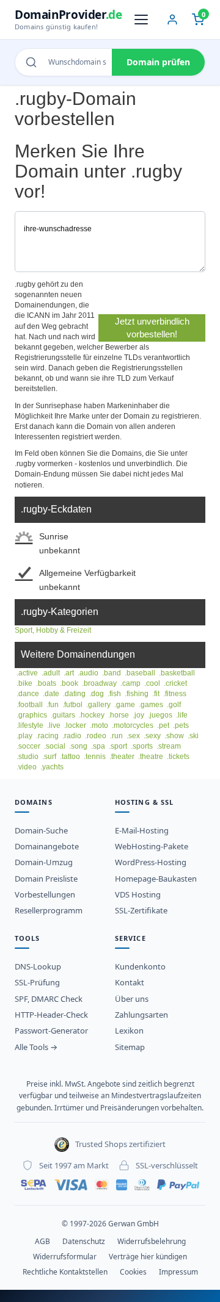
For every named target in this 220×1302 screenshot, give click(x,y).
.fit (156, 693)
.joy (138, 715)
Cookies (133, 1272)
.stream (168, 746)
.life (182, 715)
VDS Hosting (138, 894)
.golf (174, 704)
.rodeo (95, 736)
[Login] (172, 19)
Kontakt (129, 982)
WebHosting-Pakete (151, 846)
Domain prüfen (158, 62)
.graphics (31, 715)
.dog (96, 693)
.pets (181, 725)
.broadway (99, 683)
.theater (121, 756)
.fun (52, 704)
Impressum (178, 1272)
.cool (152, 683)
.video (26, 767)
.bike (24, 683)
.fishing (136, 693)
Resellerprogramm (48, 910)
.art (69, 673)
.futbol (72, 704)
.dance (27, 693)
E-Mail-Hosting (142, 830)
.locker (75, 725)
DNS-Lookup (38, 966)
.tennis (95, 756)
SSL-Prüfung (37, 982)
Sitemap (130, 1046)
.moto (99, 725)
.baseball (140, 673)
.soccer (28, 746)
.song (78, 746)
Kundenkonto (140, 966)
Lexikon (129, 1030)
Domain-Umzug (44, 862)
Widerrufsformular (65, 1256)
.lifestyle (29, 725)
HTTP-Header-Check (51, 1014)
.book (69, 683)
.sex (133, 736)
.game (124, 704)
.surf (49, 756)
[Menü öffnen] (141, 19)
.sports (142, 746)
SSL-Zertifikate (141, 910)
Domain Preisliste (46, 878)
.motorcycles (132, 725)
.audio (88, 673)
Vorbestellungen (45, 894)
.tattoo (70, 756)
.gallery (98, 704)
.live (54, 725)
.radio (71, 736)
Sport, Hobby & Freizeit (53, 630)
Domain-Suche (41, 830)
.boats (46, 683)
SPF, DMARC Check (48, 998)
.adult (51, 673)
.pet (163, 725)
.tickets (178, 756)
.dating (74, 693)
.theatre (150, 756)
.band (111, 673)
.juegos (160, 715)
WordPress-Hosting (150, 862)
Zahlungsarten (141, 1014)
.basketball (177, 673)
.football (29, 704)
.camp (130, 683)
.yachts (52, 767)
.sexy (152, 736)
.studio (27, 756)
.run (116, 736)
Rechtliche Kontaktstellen (65, 1272)
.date (51, 693)
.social (54, 746)
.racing (47, 736)
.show (174, 736)
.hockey (92, 715)
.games (151, 704)
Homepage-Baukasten (156, 878)
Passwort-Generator (51, 1030)
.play (24, 736)
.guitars (63, 715)
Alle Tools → (36, 1046)
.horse (118, 715)
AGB (42, 1241)
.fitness (174, 693)
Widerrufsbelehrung (151, 1241)
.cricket (175, 683)
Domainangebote (47, 846)
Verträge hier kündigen (148, 1256)
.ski (193, 736)
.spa (98, 746)
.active (27, 673)
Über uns (131, 998)
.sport (118, 746)
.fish (114, 693)
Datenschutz (83, 1241)
